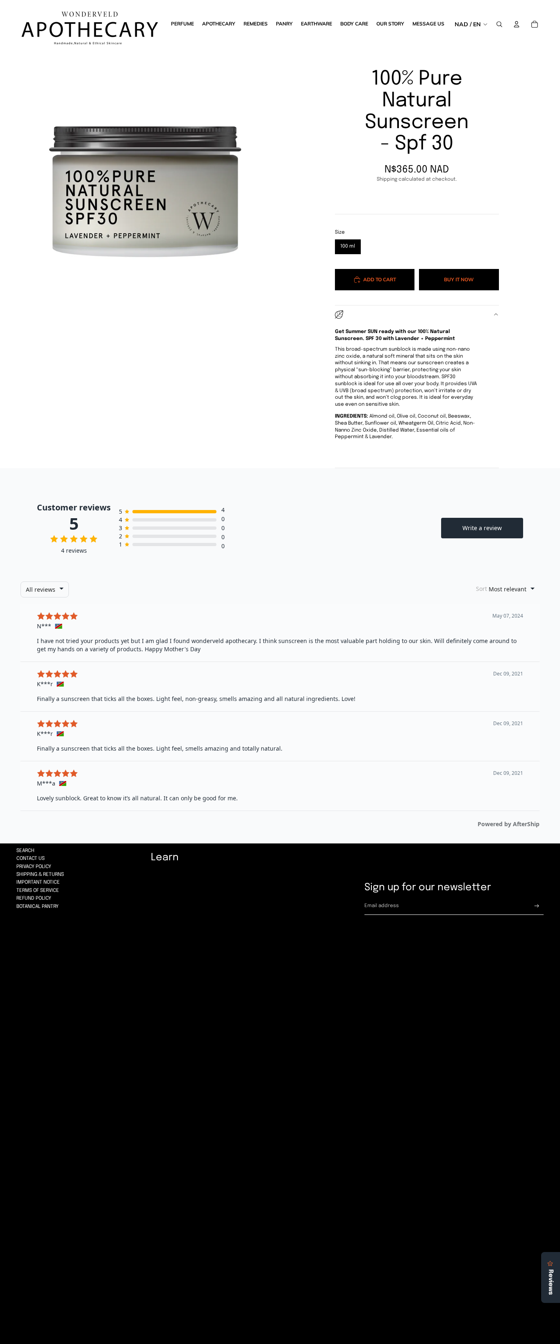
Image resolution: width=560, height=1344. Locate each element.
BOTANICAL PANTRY (37, 906)
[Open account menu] (517, 24)
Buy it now (458, 279)
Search (25, 850)
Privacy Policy (33, 866)
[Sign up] (537, 906)
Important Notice (38, 882)
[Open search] (499, 24)
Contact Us (30, 858)
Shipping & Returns (40, 874)
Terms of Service (37, 890)
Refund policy (33, 898)
